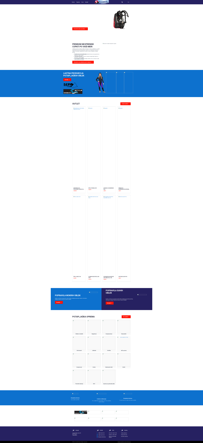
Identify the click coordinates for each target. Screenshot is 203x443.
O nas (82, 2)
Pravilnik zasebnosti (124, 436)
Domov (73, 2)
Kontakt (86, 2)
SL (128, 2)
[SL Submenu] (130, 2)
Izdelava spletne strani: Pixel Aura (124, 441)
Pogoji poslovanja (124, 434)
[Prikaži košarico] (125, 2)
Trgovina (78, 2)
